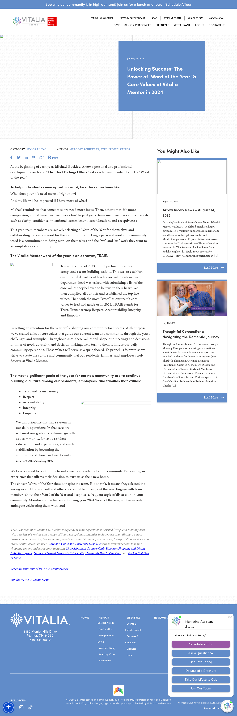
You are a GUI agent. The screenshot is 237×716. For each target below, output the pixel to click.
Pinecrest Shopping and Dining (125, 548)
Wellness (131, 648)
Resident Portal (172, 18)
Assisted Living (107, 648)
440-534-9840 (216, 18)
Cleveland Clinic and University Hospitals (73, 544)
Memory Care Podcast (132, 18)
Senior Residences (137, 25)
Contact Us (217, 25)
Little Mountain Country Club (85, 548)
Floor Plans (105, 660)
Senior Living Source (102, 18)
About (199, 25)
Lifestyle (162, 25)
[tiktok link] (30, 707)
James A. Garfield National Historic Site (58, 553)
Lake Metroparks (21, 553)
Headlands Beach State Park (103, 553)
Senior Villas (105, 629)
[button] (8, 707)
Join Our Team (195, 18)
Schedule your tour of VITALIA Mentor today (39, 569)
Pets (129, 655)
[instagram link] (21, 707)
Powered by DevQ (215, 708)
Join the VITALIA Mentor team (29, 580)
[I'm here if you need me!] (227, 706)
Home (116, 25)
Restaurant (181, 25)
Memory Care (107, 654)
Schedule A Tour (178, 4)
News (154, 18)
